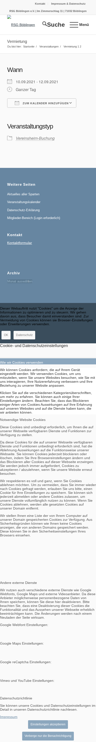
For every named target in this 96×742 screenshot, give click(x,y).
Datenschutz (24, 335)
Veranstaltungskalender (23, 202)
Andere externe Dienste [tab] (18, 583)
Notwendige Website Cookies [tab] (23, 420)
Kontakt (40, 3)
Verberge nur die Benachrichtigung (48, 736)
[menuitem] (40, 3)
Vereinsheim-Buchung (35, 138)
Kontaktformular (19, 243)
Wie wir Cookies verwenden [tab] (21, 362)
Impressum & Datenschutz (68, 3)
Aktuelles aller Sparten (23, 194)
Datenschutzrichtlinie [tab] (16, 698)
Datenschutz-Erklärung (23, 210)
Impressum (8, 717)
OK (6, 335)
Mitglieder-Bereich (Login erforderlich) (33, 218)
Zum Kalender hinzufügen (45, 103)
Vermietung (17, 41)
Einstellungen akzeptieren (48, 724)
